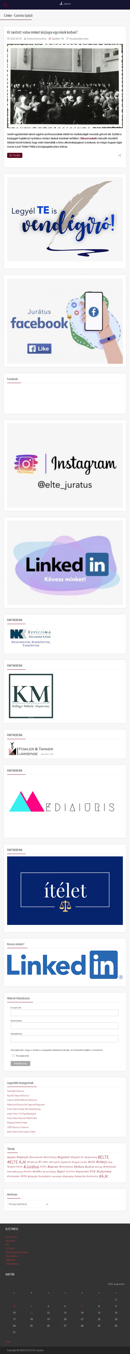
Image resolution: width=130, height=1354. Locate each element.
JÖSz (44, 1166)
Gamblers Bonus (15, 1091)
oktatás (28, 1171)
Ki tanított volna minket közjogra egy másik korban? (42, 32)
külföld (90, 1166)
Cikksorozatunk (88, 138)
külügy (99, 1167)
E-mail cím (16, 1007)
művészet (110, 1166)
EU (41, 1162)
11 (31, 1312)
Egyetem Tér (58, 38)
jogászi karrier (15, 1166)
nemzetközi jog (15, 1171)
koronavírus (67, 1166)
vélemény (93, 1176)
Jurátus (32, 1167)
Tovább (16, 155)
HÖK (92, 1162)
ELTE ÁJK (18, 1162)
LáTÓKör (10, 1248)
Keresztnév (16, 1020)
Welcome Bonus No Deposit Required (26, 1104)
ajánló (12, 1157)
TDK (93, 1171)
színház (71, 1171)
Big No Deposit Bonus (18, 1095)
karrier (53, 1167)
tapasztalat (83, 1171)
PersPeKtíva (12, 1256)
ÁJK (104, 1176)
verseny (69, 1176)
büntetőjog (51, 1157)
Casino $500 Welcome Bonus (22, 1100)
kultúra (80, 1166)
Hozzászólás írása (78, 38)
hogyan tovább (80, 1162)
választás (81, 1176)
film (46, 1162)
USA (24, 1176)
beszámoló (37, 1157)
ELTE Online (11, 1237)
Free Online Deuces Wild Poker (22, 1118)
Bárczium (10, 1241)
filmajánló (55, 1162)
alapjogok (23, 1157)
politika (38, 1171)
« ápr (8, 1341)
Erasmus (33, 1162)
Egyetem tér (78, 1157)
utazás (33, 1176)
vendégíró (57, 1176)
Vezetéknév (16, 1033)
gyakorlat (66, 1162)
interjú (102, 1162)
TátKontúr (11, 1260)
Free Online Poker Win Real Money (24, 1109)
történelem (14, 1176)
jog (110, 1162)
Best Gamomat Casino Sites (21, 1131)
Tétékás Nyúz (12, 1264)
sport (61, 1171)
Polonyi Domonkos (36, 38)
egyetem (64, 1157)
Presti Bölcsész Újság (16, 1252)
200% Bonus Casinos (18, 1127)
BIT (7, 1244)
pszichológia (50, 1171)
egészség (91, 1157)
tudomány (104, 1171)
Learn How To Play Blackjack (21, 1113)
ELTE (104, 1157)
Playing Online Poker (17, 1122)
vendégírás (45, 1176)
